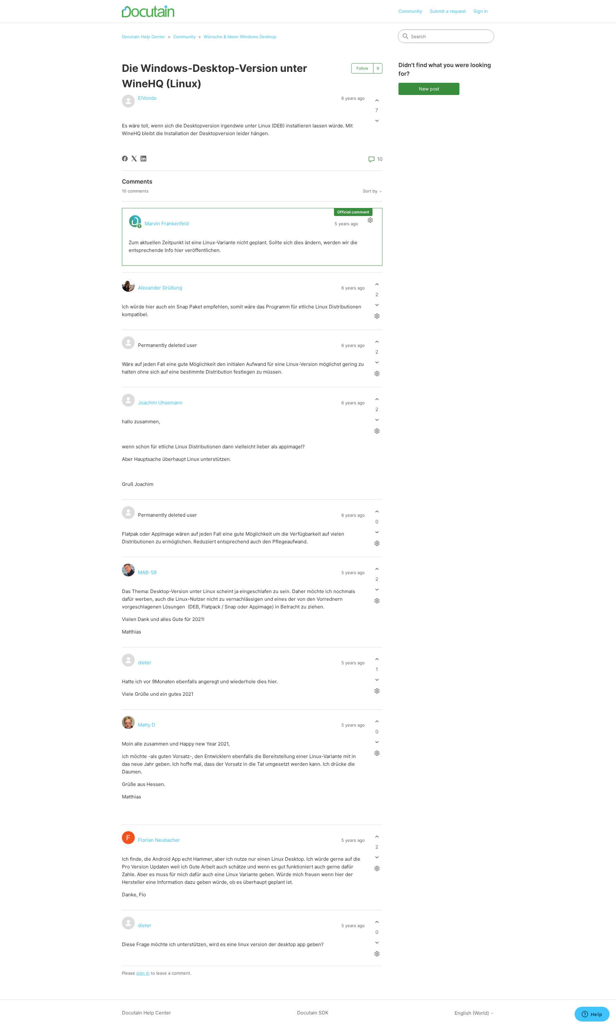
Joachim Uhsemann (160, 403)
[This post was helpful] (376, 100)
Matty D (146, 725)
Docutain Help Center (143, 36)
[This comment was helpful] (376, 284)
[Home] (148, 11)
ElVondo (147, 98)
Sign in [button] (481, 11)
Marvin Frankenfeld (167, 223)
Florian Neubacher (159, 840)
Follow (362, 68)
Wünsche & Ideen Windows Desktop (240, 36)
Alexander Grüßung (160, 288)
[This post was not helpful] (376, 120)
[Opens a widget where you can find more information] (592, 1015)
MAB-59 (147, 572)
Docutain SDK (313, 1013)
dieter (144, 663)
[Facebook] (125, 158)
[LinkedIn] (143, 158)
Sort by (371, 191)
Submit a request (448, 11)
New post (429, 88)
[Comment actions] (370, 220)
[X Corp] (134, 158)
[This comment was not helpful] (376, 304)
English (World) (472, 1013)
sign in (143, 973)
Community (410, 11)
